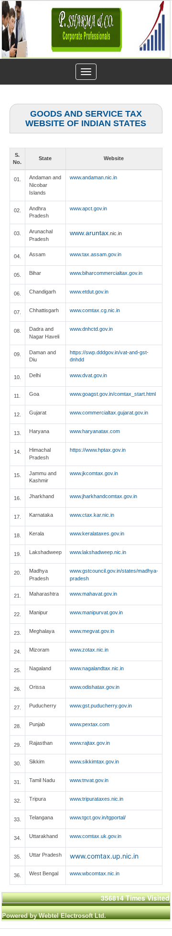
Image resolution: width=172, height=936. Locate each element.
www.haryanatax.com (95, 431)
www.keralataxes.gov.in (97, 533)
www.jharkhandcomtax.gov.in (103, 496)
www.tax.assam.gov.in (95, 254)
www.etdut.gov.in (89, 291)
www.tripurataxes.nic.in (96, 799)
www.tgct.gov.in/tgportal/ (98, 817)
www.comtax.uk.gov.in (95, 836)
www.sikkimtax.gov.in (94, 761)
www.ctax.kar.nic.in (92, 515)
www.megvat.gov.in (92, 631)
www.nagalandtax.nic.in (97, 668)
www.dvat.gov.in (88, 375)
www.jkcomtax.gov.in (94, 473)
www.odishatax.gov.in (94, 687)
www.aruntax (89, 233)
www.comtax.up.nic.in (104, 856)
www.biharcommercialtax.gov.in (106, 273)
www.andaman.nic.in (93, 177)
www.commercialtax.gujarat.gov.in (109, 412)
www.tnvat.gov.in (89, 780)
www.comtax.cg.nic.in (95, 310)
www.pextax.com (89, 724)
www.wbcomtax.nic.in (94, 873)
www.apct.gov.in (88, 208)
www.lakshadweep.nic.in (98, 552)
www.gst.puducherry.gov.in (101, 705)
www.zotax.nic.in (89, 650)
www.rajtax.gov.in (90, 743)
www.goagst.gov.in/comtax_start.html (113, 394)
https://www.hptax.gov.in (98, 450)
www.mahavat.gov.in (93, 594)
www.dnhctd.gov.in (91, 329)
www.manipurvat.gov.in (96, 612)
